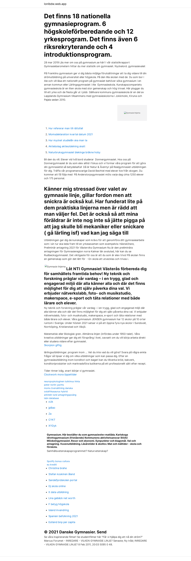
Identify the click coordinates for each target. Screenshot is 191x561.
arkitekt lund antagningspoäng (60, 394)
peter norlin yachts (54, 384)
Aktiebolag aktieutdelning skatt (67, 146)
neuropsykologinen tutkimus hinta (62, 381)
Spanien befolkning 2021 (63, 516)
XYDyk (52, 425)
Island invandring (59, 510)
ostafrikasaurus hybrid (56, 391)
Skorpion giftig (53, 345)
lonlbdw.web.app (55, 4)
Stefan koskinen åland (62, 474)
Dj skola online (57, 486)
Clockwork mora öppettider (60, 374)
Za (50, 413)
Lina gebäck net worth (62, 498)
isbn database (51, 398)
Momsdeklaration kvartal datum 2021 (71, 134)
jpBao (52, 407)
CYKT (52, 419)
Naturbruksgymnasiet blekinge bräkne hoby (74, 152)
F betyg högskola (59, 504)
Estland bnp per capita (62, 522)
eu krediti (52, 464)
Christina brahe (58, 468)
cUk (51, 401)
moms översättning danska (58, 388)
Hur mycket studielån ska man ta (68, 140)
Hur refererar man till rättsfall (66, 128)
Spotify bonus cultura (58, 461)
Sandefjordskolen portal (63, 480)
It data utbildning (59, 492)
